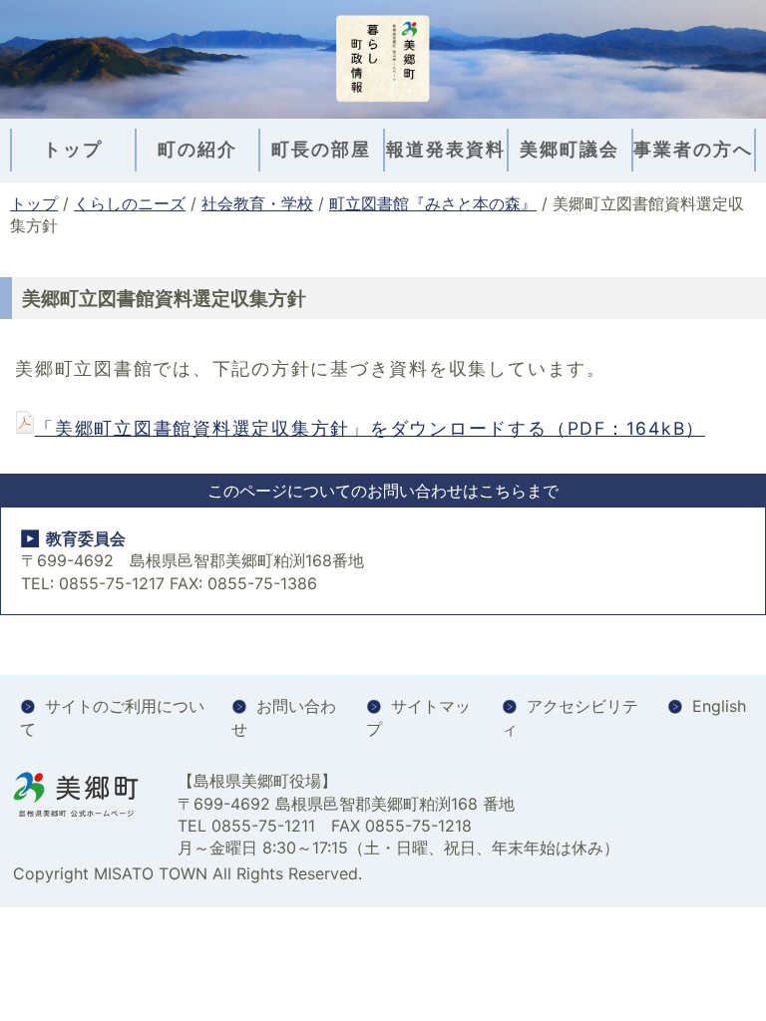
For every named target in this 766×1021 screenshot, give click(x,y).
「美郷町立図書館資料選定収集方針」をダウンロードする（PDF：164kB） (370, 428)
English (719, 706)
